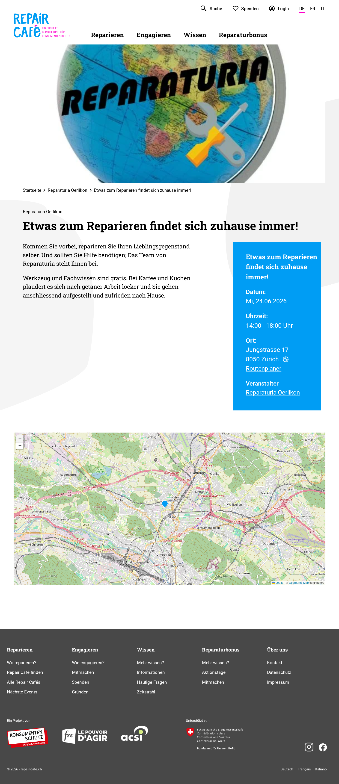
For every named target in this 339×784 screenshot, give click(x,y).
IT (323, 8)
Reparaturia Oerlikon (67, 190)
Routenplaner (263, 368)
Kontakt (274, 662)
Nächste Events (22, 692)
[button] (165, 504)
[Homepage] (42, 37)
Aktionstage (214, 672)
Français (304, 769)
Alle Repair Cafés (23, 682)
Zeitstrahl (146, 692)
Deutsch (286, 769)
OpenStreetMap (299, 582)
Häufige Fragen (152, 682)
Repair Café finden (25, 672)
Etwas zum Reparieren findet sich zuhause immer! (142, 190)
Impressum (278, 682)
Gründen (80, 692)
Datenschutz (279, 672)
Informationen (151, 672)
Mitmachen (83, 672)
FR (312, 8)
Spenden (80, 682)
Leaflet (279, 582)
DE (302, 8)
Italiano (321, 769)
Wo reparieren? (21, 662)
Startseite (32, 190)
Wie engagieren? (88, 662)
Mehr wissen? (150, 662)
